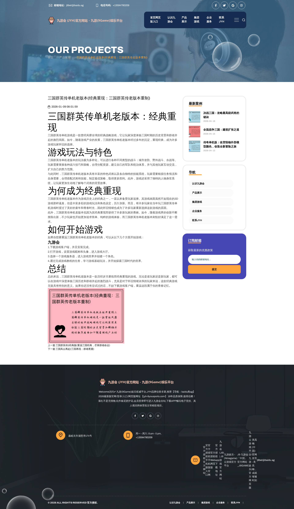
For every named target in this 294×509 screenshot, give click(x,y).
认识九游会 (171, 19)
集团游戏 (196, 19)
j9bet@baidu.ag (75, 5)
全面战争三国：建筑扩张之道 (221, 129)
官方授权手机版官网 (209, 460)
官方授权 (92, 502)
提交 (214, 269)
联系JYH (221, 19)
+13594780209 (121, 5)
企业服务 (209, 19)
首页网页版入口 (155, 19)
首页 (50, 57)
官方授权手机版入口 (206, 460)
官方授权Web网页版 (212, 460)
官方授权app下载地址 (217, 460)
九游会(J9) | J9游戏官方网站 (221, 460)
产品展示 (184, 19)
